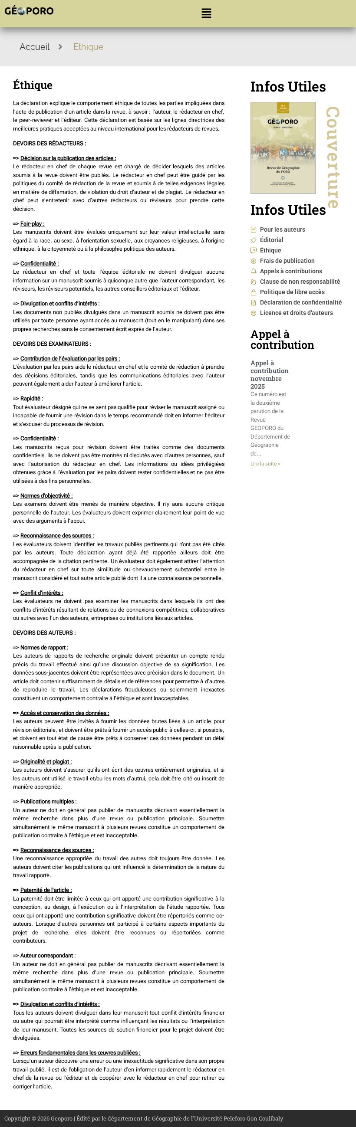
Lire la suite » (265, 464)
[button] (206, 13)
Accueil (34, 47)
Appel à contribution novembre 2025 (270, 374)
